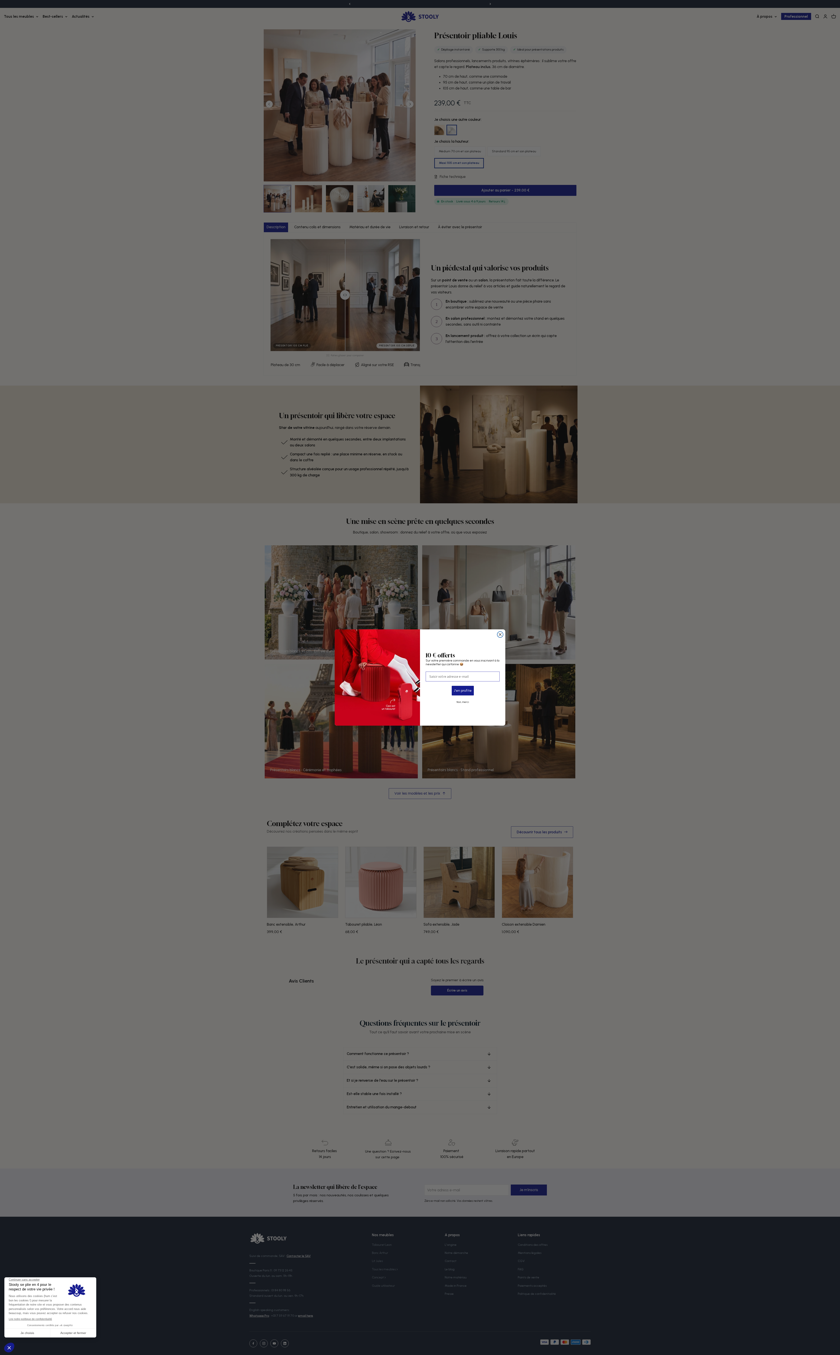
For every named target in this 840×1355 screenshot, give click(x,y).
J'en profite (463, 690)
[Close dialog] (500, 634)
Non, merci (463, 702)
